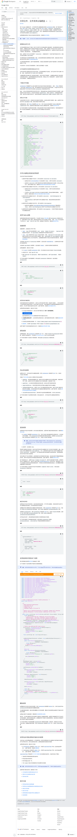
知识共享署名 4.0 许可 (36, 800)
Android (58, 811)
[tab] (22, 571)
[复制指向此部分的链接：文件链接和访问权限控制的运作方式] (40, 69)
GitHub (42, 567)
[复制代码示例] (63, 114)
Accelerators (20, 816)
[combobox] (57, 1)
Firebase (58, 815)
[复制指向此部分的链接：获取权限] (27, 331)
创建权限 (24, 323)
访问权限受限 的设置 (40, 714)
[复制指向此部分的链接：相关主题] (27, 781)
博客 (38, 811)
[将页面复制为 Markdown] (50, 21)
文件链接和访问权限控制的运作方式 (30, 772)
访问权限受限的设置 (33, 59)
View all (58, 824)
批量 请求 (31, 561)
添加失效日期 (25, 776)
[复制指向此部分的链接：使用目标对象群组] (31, 300)
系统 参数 (46, 218)
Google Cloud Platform (52, 829)
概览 (2, 7)
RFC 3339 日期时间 (36, 754)
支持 (26, 7)
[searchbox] (8, 12)
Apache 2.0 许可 (55, 800)
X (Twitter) (39, 818)
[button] (8, 25)
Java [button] (22, 571)
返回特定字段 (56, 105)
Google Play (59, 822)
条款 (18, 834)
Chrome (58, 813)
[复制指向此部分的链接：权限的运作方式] (31, 44)
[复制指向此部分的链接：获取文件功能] (28, 98)
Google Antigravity (60, 818)
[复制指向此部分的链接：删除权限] (27, 703)
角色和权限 (24, 239)
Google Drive (26, 1)
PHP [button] (36, 571)
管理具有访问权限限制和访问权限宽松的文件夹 (32, 786)
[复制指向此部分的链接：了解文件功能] (30, 83)
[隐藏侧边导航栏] (14, 835)
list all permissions (40, 335)
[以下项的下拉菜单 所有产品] (35, 1)
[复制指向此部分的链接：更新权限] (27, 427)
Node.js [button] (31, 571)
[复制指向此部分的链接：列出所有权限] (30, 370)
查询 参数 (26, 377)
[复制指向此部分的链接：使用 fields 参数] (31, 215)
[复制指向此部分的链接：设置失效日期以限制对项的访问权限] (44, 737)
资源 (39, 1)
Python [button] (26, 571)
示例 (22, 7)
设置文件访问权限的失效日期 (28, 774)
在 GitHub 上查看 (58, 574)
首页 (20, 1)
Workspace (12, 1)
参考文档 (11, 7)
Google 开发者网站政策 (26, 801)
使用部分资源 (56, 457)
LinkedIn (39, 816)
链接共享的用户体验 (45, 326)
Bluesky (38, 813)
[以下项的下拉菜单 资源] (41, 1)
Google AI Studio (60, 816)
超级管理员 (31, 315)
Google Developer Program (23, 811)
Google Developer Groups (22, 813)
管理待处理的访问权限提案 (28, 784)
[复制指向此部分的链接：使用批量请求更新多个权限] (38, 558)
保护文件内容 (25, 790)
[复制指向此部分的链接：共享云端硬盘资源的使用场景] (40, 173)
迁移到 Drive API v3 (58, 567)
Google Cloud (59, 820)
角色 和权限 (46, 35)
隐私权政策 (22, 834)
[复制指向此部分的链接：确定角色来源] (28, 501)
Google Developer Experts (22, 815)
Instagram (39, 815)
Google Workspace (26, 18)
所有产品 (32, 1)
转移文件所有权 (25, 788)
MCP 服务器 (17, 7)
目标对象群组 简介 (52, 305)
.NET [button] (40, 571)
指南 (6, 7)
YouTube (39, 820)
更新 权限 (37, 751)
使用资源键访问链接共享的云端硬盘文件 (31, 792)
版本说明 (21, 23)
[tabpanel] (41, 636)
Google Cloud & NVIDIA (22, 818)
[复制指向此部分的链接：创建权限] (27, 226)
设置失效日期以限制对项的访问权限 (41, 193)
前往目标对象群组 (27, 313)
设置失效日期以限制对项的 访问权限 (47, 184)
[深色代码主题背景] (61, 114)
